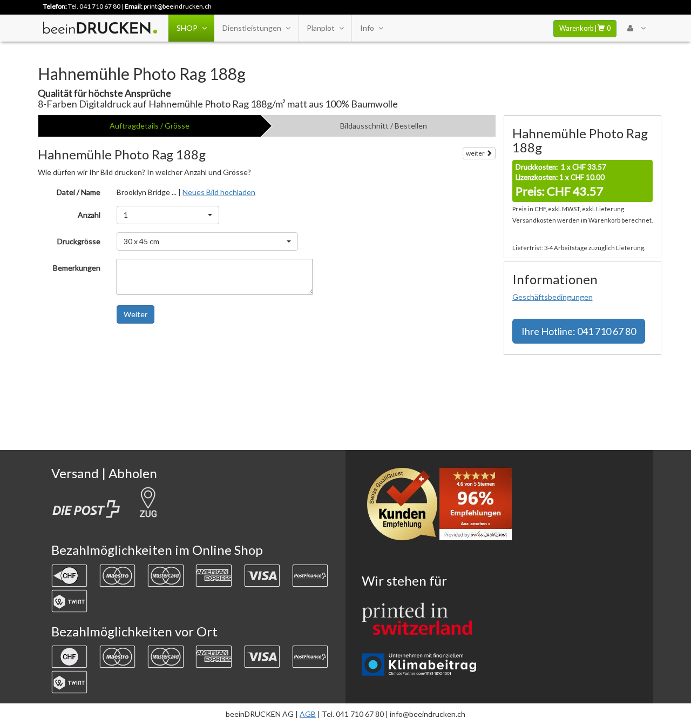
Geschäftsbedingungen (552, 296)
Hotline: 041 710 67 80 (578, 331)
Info (367, 27)
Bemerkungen (76, 267)
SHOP (187, 27)
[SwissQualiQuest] (443, 506)
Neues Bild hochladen (218, 192)
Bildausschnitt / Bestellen (383, 125)
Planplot (321, 27)
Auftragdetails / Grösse (149, 125)
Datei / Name (78, 192)
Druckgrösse (78, 241)
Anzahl (89, 214)
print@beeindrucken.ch (178, 6)
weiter (476, 153)
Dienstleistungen (251, 27)
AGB (308, 714)
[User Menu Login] (636, 28)
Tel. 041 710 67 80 (94, 6)
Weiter (135, 314)
